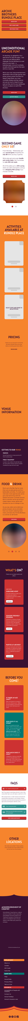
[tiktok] (18, 1016)
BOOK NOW (14, 92)
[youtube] (15, 1016)
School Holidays (9, 996)
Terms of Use (8, 984)
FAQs (5, 976)
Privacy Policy (8, 982)
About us (7, 963)
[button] (12, 206)
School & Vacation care (11, 999)
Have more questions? (14, 818)
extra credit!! (13, 731)
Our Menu (14, 519)
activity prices (14, 96)
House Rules (7, 979)
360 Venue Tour (14, 29)
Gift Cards (7, 968)
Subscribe (7, 970)
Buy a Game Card (14, 25)
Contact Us (7, 994)
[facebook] (10, 1016)
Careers (6, 965)
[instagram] (12, 1016)
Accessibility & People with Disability (12, 991)
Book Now (14, 21)
